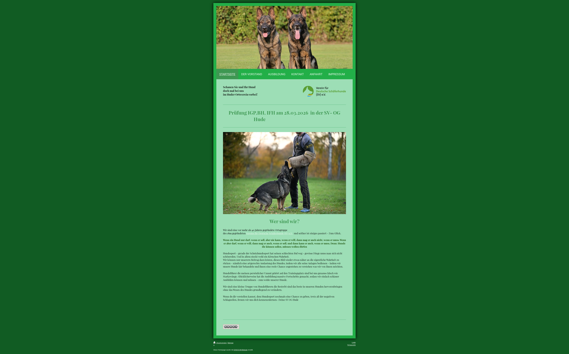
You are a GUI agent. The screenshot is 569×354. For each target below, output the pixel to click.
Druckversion (221, 343)
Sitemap (230, 343)
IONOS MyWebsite (240, 350)
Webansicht (351, 345)
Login (354, 342)
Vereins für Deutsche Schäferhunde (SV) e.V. (269, 233)
